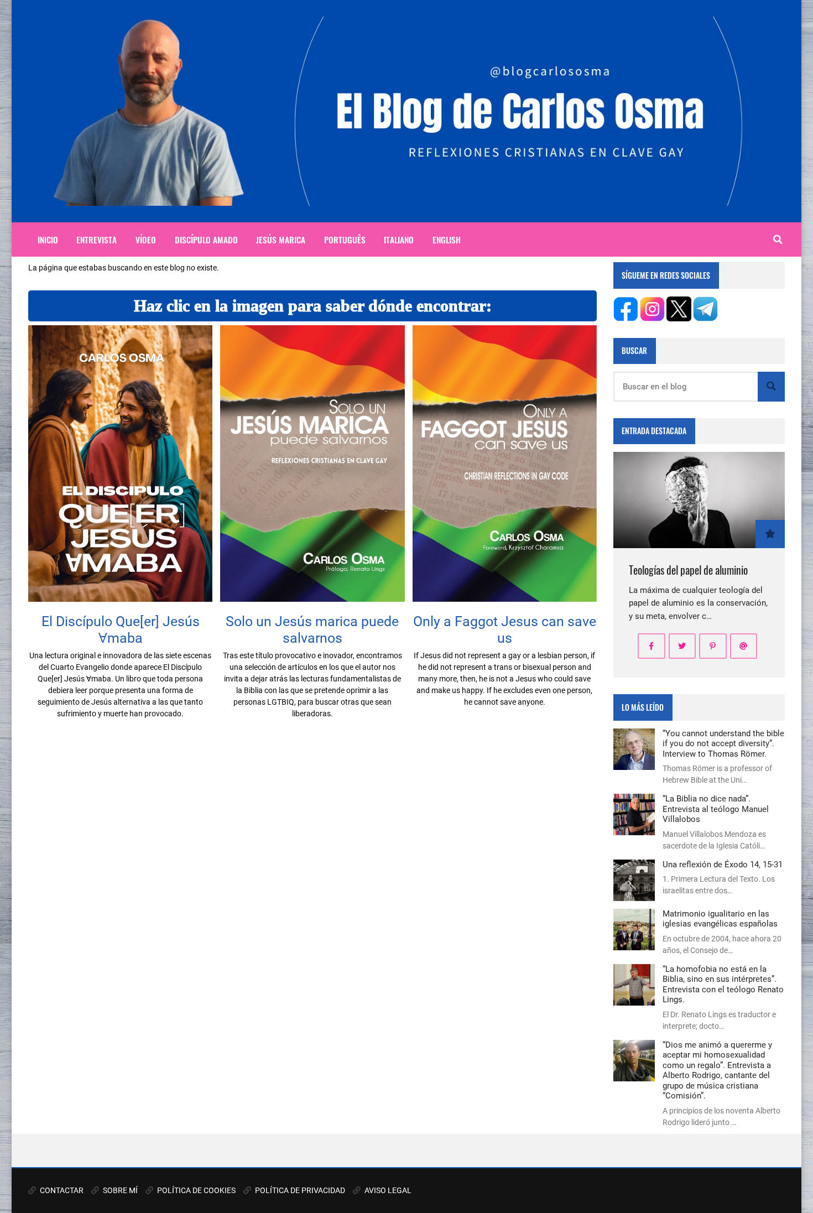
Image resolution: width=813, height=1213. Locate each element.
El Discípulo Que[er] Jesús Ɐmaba (120, 629)
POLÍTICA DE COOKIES (195, 1190)
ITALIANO (399, 239)
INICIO (48, 239)
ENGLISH (446, 239)
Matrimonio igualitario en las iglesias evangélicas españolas (720, 919)
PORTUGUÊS (345, 239)
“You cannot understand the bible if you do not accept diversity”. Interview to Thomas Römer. (723, 743)
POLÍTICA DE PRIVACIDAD (299, 1190)
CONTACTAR (61, 1190)
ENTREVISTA (96, 239)
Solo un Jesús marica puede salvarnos (312, 629)
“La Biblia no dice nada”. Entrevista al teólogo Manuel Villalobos (716, 809)
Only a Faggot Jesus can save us (504, 629)
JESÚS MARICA (280, 239)
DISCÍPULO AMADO (206, 239)
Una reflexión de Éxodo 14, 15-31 (723, 865)
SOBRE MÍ (119, 1190)
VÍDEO (146, 239)
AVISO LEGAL (387, 1190)
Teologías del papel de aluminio (688, 570)
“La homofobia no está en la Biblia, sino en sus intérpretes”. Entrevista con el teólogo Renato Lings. (723, 984)
